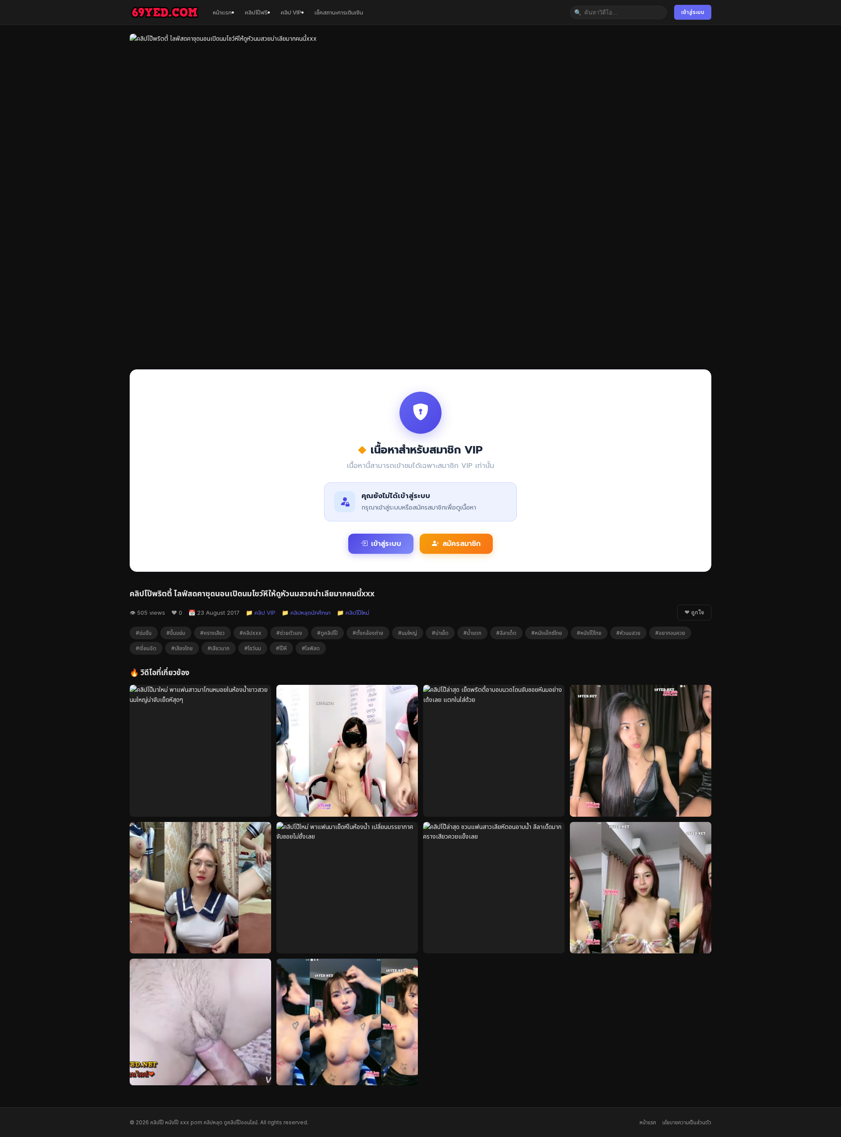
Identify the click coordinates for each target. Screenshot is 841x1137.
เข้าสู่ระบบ (692, 12)
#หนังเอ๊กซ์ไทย (546, 633)
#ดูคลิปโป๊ (327, 633)
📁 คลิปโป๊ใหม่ (353, 612)
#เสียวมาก (219, 648)
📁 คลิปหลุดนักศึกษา (306, 612)
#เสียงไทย (182, 648)
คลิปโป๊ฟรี (256, 12)
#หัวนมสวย (628, 633)
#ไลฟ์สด (311, 648)
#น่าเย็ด (440, 633)
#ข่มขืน (144, 633)
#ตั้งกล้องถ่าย (368, 633)
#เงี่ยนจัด (146, 648)
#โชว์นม (252, 648)
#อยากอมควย (670, 633)
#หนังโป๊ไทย (589, 633)
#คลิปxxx (250, 633)
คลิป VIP (291, 12)
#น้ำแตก (472, 633)
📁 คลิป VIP (261, 612)
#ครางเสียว (212, 633)
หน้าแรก (222, 12)
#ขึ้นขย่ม (175, 633)
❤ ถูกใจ (694, 612)
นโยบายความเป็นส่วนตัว (686, 1122)
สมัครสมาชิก (461, 543)
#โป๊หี (281, 648)
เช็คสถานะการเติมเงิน (338, 12)
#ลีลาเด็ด (506, 633)
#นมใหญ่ (407, 633)
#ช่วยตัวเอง (289, 633)
